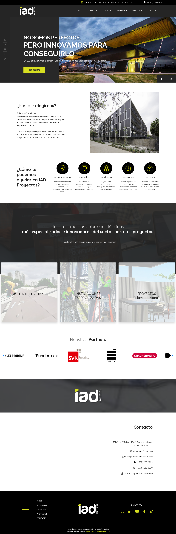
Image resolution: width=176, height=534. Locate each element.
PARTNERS (121, 11)
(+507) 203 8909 (144, 462)
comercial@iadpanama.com (138, 473)
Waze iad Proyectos (143, 451)
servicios (41, 509)
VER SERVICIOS (29, 314)
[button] (161, 79)
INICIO (39, 501)
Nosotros (92, 11)
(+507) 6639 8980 (144, 468)
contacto (152, 11)
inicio (80, 11)
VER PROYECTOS (146, 315)
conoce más (34, 70)
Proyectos (137, 11)
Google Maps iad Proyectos (139, 456)
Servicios (107, 11)
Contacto (41, 518)
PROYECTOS (42, 514)
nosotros (42, 505)
